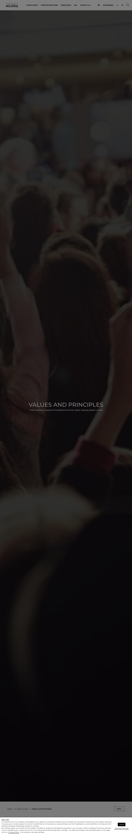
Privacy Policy (14, 832)
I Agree (121, 824)
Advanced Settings (121, 828)
